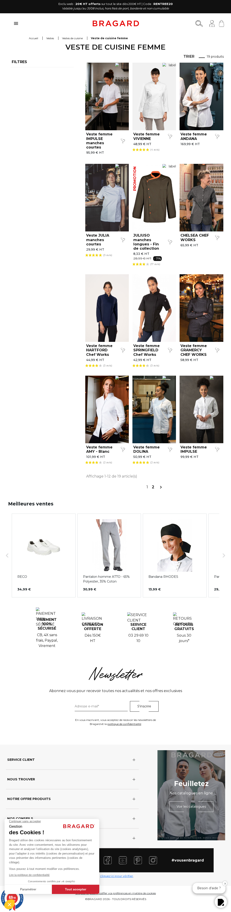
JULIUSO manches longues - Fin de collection (146, 242)
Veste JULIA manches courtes (97, 239)
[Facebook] (108, 860)
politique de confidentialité (124, 724)
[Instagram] (153, 860)
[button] (7, 555)
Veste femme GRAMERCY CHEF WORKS (193, 350)
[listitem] (44, 555)
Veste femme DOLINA (146, 449)
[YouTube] (123, 860)
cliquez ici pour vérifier (116, 876)
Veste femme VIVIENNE (146, 136)
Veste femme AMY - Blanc (99, 449)
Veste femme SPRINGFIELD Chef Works (146, 350)
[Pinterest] (138, 860)
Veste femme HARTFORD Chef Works (99, 350)
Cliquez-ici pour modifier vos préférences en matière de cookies (115, 893)
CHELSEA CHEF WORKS (194, 237)
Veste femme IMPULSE (193, 449)
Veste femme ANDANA (193, 136)
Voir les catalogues (191, 807)
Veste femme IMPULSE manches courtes (99, 140)
